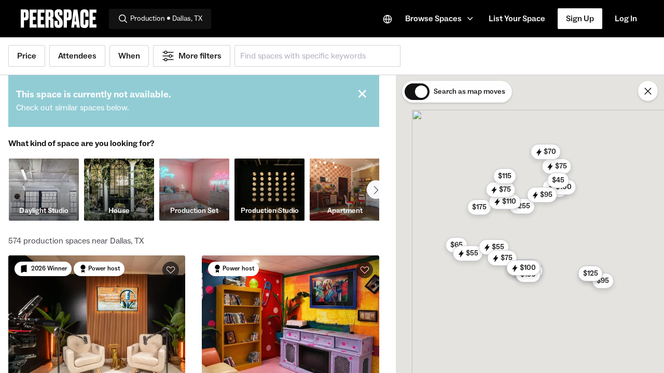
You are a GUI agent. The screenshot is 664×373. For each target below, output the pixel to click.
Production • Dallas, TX (166, 18)
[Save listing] (170, 270)
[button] (440, 18)
